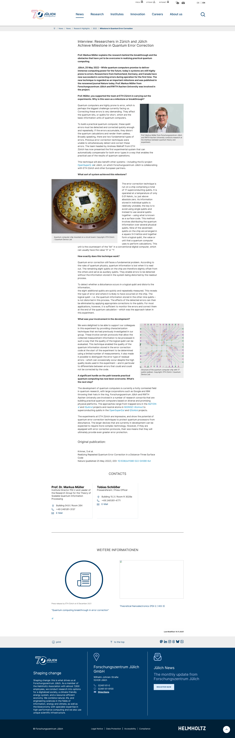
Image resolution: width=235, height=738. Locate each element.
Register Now (164, 687)
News (80, 14)
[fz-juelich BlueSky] (177, 642)
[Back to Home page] (43, 14)
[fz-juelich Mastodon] (161, 642)
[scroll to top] (226, 729)
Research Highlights (82, 28)
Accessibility (130, 728)
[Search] (203, 14)
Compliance (144, 728)
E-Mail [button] (59, 513)
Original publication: (92, 442)
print (58, 642)
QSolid (132, 410)
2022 (95, 28)
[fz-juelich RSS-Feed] (181, 642)
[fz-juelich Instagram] (169, 642)
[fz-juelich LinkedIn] (165, 642)
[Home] (54, 28)
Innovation (137, 14)
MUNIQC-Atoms (132, 407)
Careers (157, 14)
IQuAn (88, 407)
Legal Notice (97, 728)
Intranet (163, 2)
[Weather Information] (177, 4)
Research (97, 14)
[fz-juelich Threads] (173, 642)
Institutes (117, 14)
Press (138, 2)
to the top (119, 642)
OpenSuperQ (85, 165)
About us (176, 14)
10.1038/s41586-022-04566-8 (133, 461)
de (198, 2)
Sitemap (149, 2)
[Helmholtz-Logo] (192, 729)
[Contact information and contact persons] (183, 3)
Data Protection (113, 728)
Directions (103, 692)
